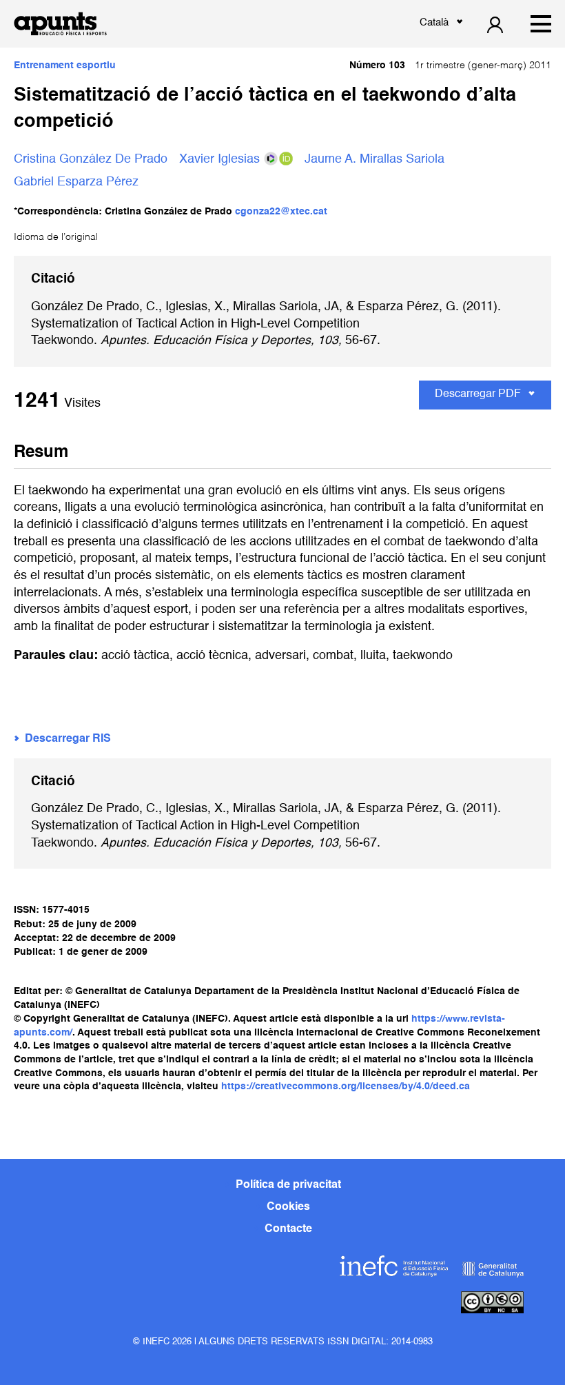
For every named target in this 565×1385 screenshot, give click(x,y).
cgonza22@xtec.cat (281, 211)
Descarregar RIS (68, 739)
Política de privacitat (288, 1185)
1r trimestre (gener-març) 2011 (450, 65)
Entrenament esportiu (65, 65)
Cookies (288, 1207)
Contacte (288, 1229)
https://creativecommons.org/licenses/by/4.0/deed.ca (345, 1086)
